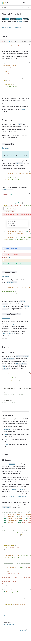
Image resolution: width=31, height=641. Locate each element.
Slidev (6, 444)
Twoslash (19, 21)
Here (3, 306)
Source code (6, 148)
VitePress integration (9, 333)
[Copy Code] (28, 46)
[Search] (24, 2)
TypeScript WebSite (16, 489)
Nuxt (5, 434)
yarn (11, 41)
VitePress (7, 430)
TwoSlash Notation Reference (11, 27)
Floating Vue (12, 324)
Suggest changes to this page (13, 615)
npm (5, 41)
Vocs (5, 439)
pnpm (18, 41)
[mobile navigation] (28, 2)
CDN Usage (23, 109)
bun (25, 41)
